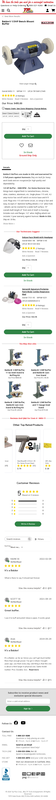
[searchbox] (16, 539)
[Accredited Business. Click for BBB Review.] (6, 774)
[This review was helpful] (44, 680)
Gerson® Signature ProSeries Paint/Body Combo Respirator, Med (36, 292)
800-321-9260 (36, 5)
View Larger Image (27, 84)
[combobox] (14, 547)
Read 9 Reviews (41, 308)
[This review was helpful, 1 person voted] (44, 628)
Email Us (51, 5)
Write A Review (28, 524)
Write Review (7, 99)
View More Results (12, 16)
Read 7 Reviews (41, 251)
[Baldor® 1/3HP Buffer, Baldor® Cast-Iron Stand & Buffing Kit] (15, 389)
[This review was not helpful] (48, 588)
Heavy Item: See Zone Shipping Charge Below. (26, 108)
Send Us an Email (24, 745)
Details (6, 167)
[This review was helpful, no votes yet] (44, 588)
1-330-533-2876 (23, 758)
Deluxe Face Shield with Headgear (37, 237)
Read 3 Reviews (21, 99)
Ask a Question (36, 99)
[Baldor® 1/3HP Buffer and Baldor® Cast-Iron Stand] (41, 357)
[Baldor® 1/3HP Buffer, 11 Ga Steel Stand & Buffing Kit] (15, 357)
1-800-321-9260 (23, 735)
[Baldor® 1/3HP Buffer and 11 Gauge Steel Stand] (41, 389)
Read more (34, 669)
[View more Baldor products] (47, 23)
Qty (23, 129)
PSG (30, 777)
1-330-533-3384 (23, 751)
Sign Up (27, 708)
